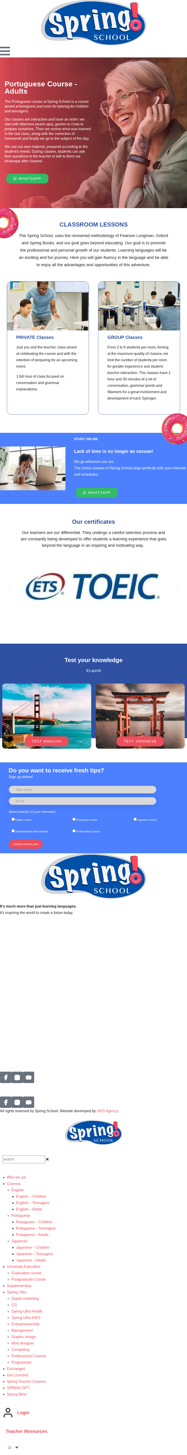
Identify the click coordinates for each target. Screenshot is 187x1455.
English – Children (31, 1196)
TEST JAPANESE (140, 741)
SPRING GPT (11, 1047)
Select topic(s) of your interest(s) (32, 811)
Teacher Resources (26, 1431)
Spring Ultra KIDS (25, 1318)
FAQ (3, 1034)
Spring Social (11, 1009)
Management (22, 1330)
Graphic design (23, 1337)
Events (5, 968)
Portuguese (20, 1216)
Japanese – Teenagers (34, 1254)
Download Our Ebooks (18, 1041)
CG (14, 1305)
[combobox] (23, 1159)
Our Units (7, 986)
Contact (6, 1015)
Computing (20, 1350)
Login (23, 1412)
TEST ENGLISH (47, 741)
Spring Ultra (16, 1292)
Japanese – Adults (31, 1260)
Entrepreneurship (25, 1324)
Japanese (19, 1241)
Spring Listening (13, 924)
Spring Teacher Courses (26, 1381)
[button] (9, 587)
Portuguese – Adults (32, 1235)
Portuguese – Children (34, 1222)
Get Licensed (10, 993)
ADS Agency (107, 1111)
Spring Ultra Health (26, 1311)
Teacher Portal (11, 936)
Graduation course (26, 1273)
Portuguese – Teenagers (36, 1228)
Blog (4, 1053)
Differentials (9, 961)
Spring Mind (16, 1394)
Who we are (9, 955)
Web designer (22, 1343)
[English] (10, 1447)
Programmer (21, 1362)
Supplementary (19, 1286)
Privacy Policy (11, 930)
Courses (14, 1184)
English (17, 1190)
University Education (23, 1267)
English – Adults (29, 1209)
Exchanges (9, 1022)
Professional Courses (28, 1356)
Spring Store (10, 1028)
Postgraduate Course (28, 1279)
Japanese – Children (33, 1247)
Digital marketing (25, 1298)
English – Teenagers (32, 1203)
